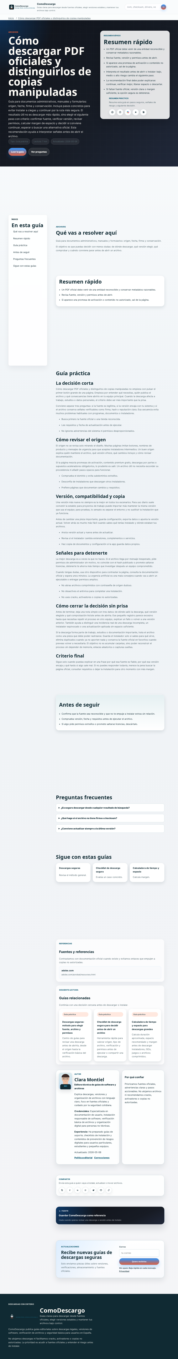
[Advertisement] (89, 187)
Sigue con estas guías (24, 265)
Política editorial (83, 1157)
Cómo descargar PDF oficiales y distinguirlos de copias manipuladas (54, 18)
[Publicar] (62, 1190)
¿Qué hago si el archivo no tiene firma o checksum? (89, 818)
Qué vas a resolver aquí (25, 231)
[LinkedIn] (77, 1190)
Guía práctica (20, 245)
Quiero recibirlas (139, 1262)
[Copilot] (128, 112)
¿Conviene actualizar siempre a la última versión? (88, 828)
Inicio (11, 18)
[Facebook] (70, 1190)
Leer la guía (17, 151)
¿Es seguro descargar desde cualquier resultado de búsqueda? (95, 807)
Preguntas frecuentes (24, 259)
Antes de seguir (21, 252)
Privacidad (124, 1271)
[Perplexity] (120, 112)
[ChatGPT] (112, 112)
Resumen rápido (21, 238)
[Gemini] (135, 112)
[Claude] (143, 112)
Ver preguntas (39, 151)
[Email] (101, 1190)
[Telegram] (93, 1190)
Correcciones (101, 1157)
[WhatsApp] (85, 1190)
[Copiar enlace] (109, 1190)
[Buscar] (163, 7)
